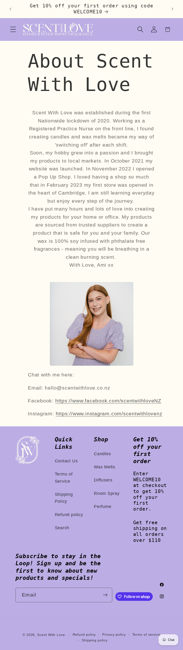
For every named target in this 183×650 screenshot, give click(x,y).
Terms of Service (64, 477)
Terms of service (146, 634)
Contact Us (66, 461)
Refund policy (69, 514)
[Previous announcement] (10, 9)
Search (62, 527)
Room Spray (107, 493)
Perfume (102, 506)
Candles (102, 453)
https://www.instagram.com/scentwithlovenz (109, 413)
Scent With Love (51, 635)
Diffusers (103, 480)
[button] (13, 29)
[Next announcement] (172, 9)
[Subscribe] (105, 595)
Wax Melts (104, 467)
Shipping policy (95, 640)
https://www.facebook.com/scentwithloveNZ (108, 400)
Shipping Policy (64, 498)
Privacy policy (114, 634)
